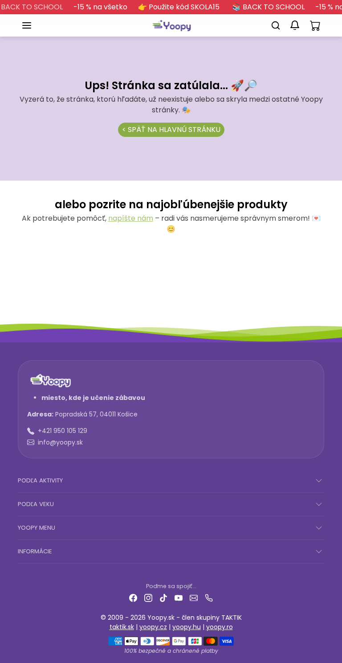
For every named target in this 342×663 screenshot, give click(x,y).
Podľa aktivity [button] (40, 480)
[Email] (193, 597)
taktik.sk (122, 626)
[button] (35, 25)
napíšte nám (130, 218)
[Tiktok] (163, 597)
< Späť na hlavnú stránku (171, 129)
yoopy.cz (153, 626)
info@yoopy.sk (60, 442)
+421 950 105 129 (62, 430)
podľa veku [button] (36, 504)
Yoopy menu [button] (36, 527)
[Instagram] (148, 597)
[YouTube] (178, 597)
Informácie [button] (35, 551)
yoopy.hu (186, 626)
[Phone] (208, 597)
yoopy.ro (219, 626)
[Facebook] (133, 597)
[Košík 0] (315, 25)
